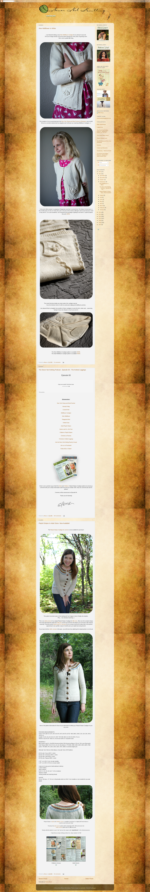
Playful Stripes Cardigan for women (59, 529)
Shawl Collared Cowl (102, 138)
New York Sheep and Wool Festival (66, 403)
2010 (100, 218)
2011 (100, 216)
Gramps (99, 145)
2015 (100, 171)
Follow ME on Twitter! (66, 448)
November (102, 177)
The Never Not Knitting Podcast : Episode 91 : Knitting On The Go (102, 131)
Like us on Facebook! (66, 445)
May (101, 201)
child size (59, 622)
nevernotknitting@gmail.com (104, 118)
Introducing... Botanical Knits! (104, 150)
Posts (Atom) (48, 881)
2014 (100, 173)
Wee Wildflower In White (47, 28)
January (102, 209)
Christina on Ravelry (66, 435)
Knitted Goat (66, 422)
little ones (75, 621)
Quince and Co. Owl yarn (59, 624)
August (102, 195)
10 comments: (57, 874)
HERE (68, 214)
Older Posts (89, 878)
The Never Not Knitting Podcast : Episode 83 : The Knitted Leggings (62, 370)
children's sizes (59, 821)
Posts (100, 162)
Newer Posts (43, 878)
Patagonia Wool (66, 419)
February (102, 207)
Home (66, 878)
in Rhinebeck (73, 121)
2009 (100, 220)
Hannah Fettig (66, 406)
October (102, 179)
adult (53, 821)
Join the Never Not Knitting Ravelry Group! (66, 442)
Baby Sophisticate (101, 124)
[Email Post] (63, 362)
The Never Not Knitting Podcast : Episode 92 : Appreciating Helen (102, 155)
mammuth (82, 888)
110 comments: (58, 515)
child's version (52, 629)
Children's (66, 432)
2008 (100, 222)
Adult (60, 486)
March (101, 205)
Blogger (94, 888)
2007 (100, 224)
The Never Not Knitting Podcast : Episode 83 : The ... (105, 188)
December (102, 175)
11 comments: (57, 362)
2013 (100, 212)
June (101, 199)
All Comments (102, 165)
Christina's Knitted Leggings (66, 439)
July (101, 197)
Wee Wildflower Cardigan (66, 34)
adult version (47, 621)
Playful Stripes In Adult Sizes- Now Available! (54, 523)
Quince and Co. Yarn (66, 429)
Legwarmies (100, 127)
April (101, 203)
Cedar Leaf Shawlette (102, 148)
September (103, 181)
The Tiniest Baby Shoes (103, 135)
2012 (100, 214)
